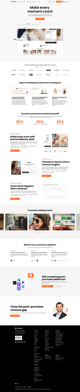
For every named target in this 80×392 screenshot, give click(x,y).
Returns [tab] (51, 23)
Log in (51, 1)
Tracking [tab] (28, 23)
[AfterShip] (13, 1)
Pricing (39, 1)
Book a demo (59, 1)
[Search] (48, 1)
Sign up (54, 1)
